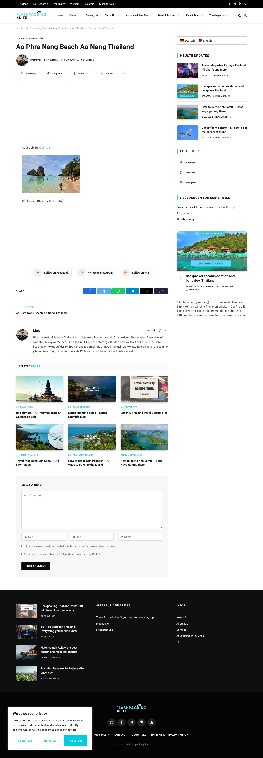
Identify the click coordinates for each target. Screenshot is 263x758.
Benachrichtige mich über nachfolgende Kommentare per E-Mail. (62, 554)
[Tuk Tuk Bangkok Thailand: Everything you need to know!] (26, 632)
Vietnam (74, 4)
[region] (50, 728)
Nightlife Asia (106, 4)
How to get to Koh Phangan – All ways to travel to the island (89, 462)
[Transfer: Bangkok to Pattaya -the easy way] (26, 673)
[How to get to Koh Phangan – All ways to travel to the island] (91, 437)
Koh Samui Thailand (79, 407)
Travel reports (216, 15)
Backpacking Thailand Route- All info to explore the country (62, 608)
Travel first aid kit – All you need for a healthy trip (206, 207)
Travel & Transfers (167, 15)
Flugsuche (183, 213)
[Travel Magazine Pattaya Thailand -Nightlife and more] (187, 70)
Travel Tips (110, 15)
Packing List (92, 15)
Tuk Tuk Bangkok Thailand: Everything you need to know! (59, 629)
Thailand (23, 4)
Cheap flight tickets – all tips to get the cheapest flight (224, 129)
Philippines (59, 4)
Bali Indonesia (40, 4)
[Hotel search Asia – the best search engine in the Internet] (26, 652)
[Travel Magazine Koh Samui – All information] (39, 437)
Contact (181, 629)
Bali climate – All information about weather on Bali (38, 414)
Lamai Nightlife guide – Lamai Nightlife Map (87, 414)
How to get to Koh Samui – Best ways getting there (141, 462)
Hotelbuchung (185, 219)
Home (60, 15)
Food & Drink (193, 15)
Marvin (37, 60)
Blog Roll (139, 734)
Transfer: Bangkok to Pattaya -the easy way (62, 670)
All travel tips (24, 407)
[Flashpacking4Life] (31, 15)
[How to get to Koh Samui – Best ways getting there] (144, 437)
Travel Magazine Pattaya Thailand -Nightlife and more (224, 67)
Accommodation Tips (137, 15)
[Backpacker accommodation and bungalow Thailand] (187, 91)
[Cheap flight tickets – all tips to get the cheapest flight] (187, 132)
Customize (25, 740)
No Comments (87, 60)
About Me (182, 623)
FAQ (178, 642)
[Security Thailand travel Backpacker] (144, 389)
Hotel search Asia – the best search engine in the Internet (59, 649)
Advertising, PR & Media (190, 635)
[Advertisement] (92, 116)
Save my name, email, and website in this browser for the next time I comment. (72, 546)
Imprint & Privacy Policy (169, 734)
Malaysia (89, 4)
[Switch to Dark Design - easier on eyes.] (245, 15)
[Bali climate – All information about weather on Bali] (39, 389)
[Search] (239, 15)
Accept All (75, 740)
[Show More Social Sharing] (123, 73)
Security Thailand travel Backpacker (144, 412)
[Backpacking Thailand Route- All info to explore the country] (26, 611)
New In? (181, 617)
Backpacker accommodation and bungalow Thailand (223, 88)
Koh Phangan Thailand (80, 455)
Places (72, 15)
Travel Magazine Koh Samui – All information (37, 462)
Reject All (50, 740)
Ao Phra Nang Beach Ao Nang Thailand (47, 28)
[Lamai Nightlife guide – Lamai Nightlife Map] (91, 389)
